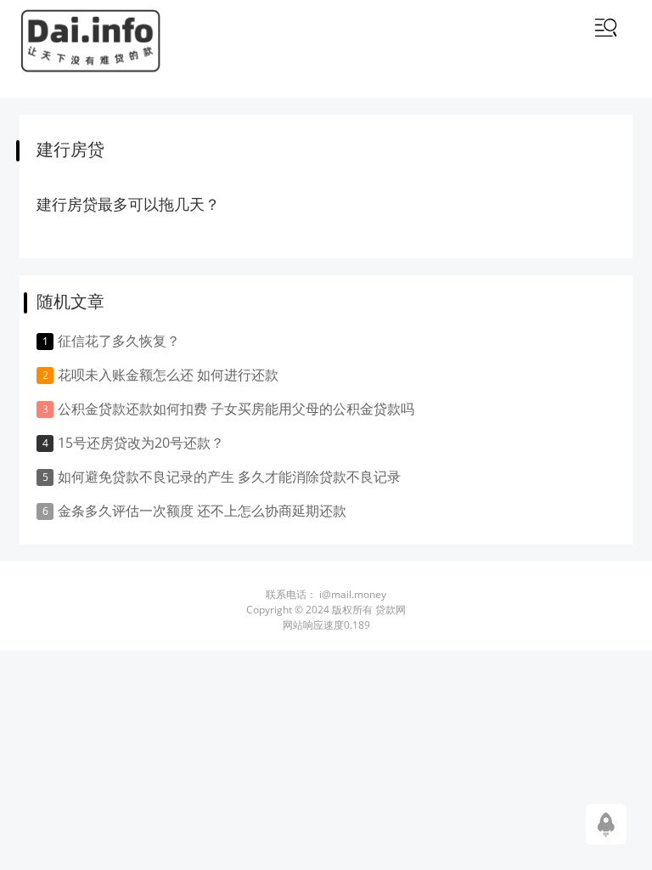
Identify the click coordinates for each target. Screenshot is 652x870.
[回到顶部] (606, 823)
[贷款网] (90, 41)
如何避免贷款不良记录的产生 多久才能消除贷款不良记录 (229, 476)
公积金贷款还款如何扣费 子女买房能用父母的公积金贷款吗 (236, 408)
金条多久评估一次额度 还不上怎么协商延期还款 (202, 510)
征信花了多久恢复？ (119, 340)
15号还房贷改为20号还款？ (141, 442)
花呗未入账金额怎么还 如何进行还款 (168, 374)
